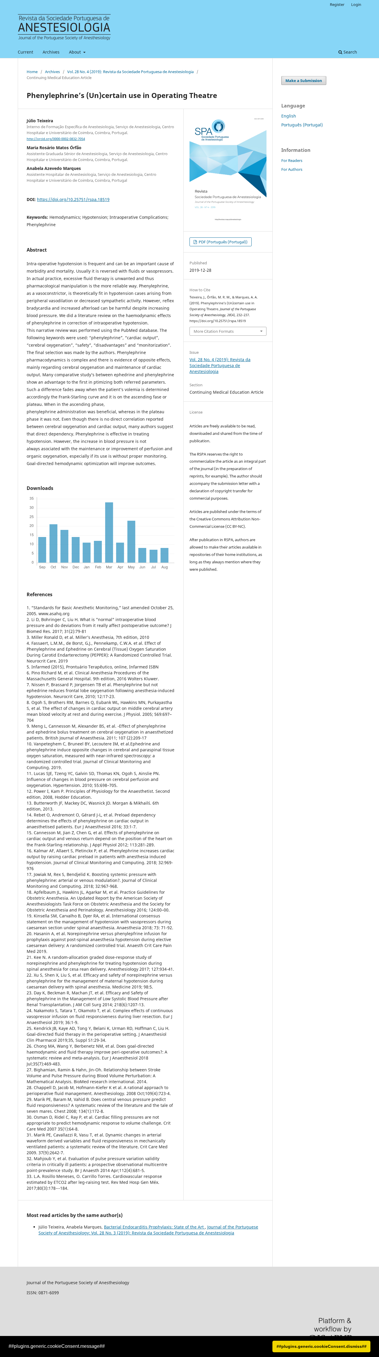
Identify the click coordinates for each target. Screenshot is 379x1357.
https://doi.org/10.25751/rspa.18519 (73, 199)
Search (349, 52)
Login (356, 4)
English (288, 116)
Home (32, 71)
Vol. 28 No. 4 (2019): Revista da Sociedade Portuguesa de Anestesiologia (130, 71)
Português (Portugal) (302, 125)
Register (337, 4)
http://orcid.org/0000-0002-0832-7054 (56, 139)
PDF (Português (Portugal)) (223, 242)
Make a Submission (303, 80)
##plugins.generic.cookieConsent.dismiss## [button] (322, 1346)
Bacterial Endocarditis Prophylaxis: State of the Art (154, 1227)
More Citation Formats (214, 331)
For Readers (291, 160)
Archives (51, 52)
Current (25, 52)
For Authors (291, 169)
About (75, 52)
